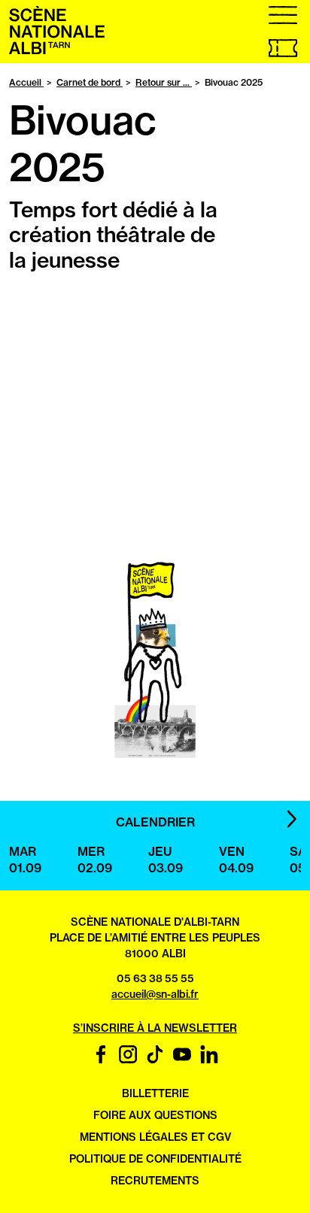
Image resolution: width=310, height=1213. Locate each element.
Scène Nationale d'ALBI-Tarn (155, 922)
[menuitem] (57, 50)
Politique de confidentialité (155, 1159)
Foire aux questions (155, 1115)
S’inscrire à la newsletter (155, 1028)
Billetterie (155, 1093)
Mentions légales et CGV (155, 1137)
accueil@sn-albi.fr (155, 994)
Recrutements (155, 1180)
